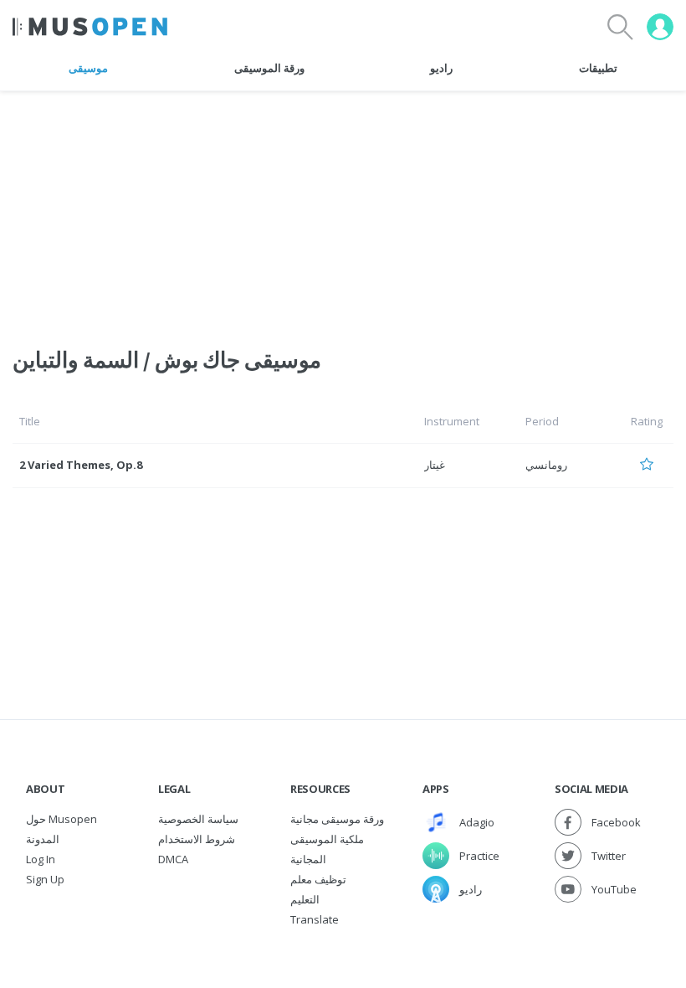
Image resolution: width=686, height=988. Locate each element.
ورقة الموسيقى (269, 67)
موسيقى (88, 67)
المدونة (42, 838)
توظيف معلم (318, 879)
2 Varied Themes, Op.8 (80, 464)
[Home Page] (90, 27)
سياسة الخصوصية (198, 818)
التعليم (305, 899)
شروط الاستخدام (196, 838)
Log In (40, 859)
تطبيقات (598, 67)
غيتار (434, 464)
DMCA (173, 859)
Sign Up (45, 879)
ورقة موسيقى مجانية (337, 818)
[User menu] (660, 26)
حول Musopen (61, 818)
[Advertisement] (343, 208)
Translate (314, 919)
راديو (441, 67)
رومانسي (546, 464)
